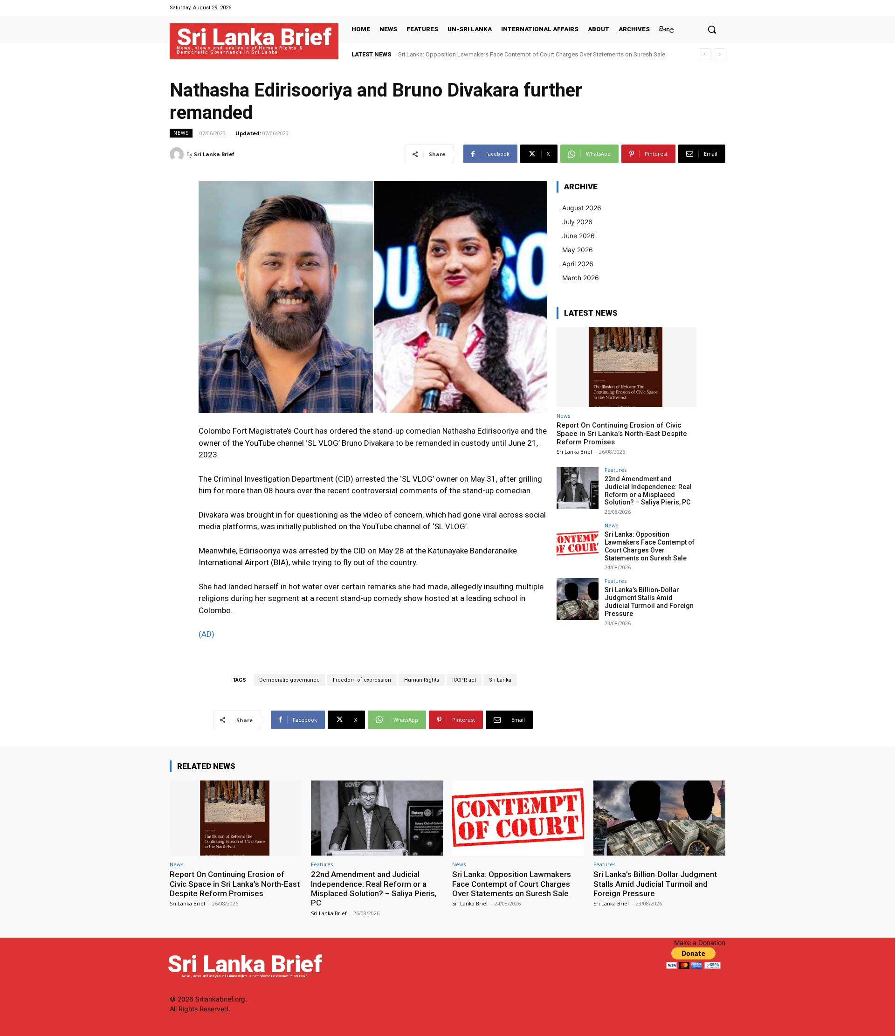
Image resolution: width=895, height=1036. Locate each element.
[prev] (704, 54)
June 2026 (578, 236)
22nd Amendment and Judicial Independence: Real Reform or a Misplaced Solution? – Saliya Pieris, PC (648, 490)
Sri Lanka (500, 680)
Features (615, 469)
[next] (719, 54)
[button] (711, 29)
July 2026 (577, 222)
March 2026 (580, 278)
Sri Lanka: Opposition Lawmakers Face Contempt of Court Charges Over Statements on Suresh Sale (531, 54)
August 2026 (581, 208)
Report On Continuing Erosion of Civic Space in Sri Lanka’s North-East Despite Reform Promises (622, 433)
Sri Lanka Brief (214, 154)
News (181, 133)
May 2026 (577, 250)
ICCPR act (464, 680)
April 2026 (577, 264)
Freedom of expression (362, 680)
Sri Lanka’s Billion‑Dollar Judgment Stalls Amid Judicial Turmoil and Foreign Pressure (649, 601)
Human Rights (421, 680)
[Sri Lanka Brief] (178, 154)
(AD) (206, 634)
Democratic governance (289, 680)
